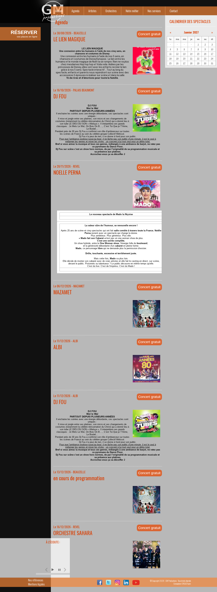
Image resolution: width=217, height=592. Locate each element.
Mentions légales (36, 584)
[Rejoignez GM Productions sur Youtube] (136, 584)
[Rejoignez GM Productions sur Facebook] (99, 584)
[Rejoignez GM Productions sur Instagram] (117, 584)
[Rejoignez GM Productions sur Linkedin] (126, 584)
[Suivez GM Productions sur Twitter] (108, 584)
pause (59, 569)
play (52, 569)
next (65, 569)
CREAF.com (186, 583)
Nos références (35, 580)
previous (46, 569)
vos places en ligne (24, 34)
